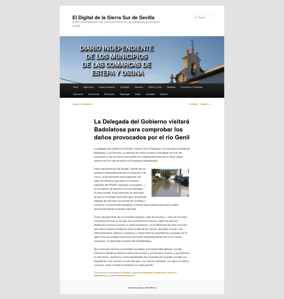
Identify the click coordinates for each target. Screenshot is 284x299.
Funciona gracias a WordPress (142, 287)
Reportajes (125, 94)
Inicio (75, 87)
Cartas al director (107, 87)
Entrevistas (93, 94)
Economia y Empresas (191, 87)
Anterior (193, 104)
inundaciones (160, 272)
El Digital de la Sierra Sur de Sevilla (113, 17)
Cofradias (124, 87)
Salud (138, 94)
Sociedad (150, 94)
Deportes (171, 87)
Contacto (138, 87)
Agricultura (88, 87)
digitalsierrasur (101, 275)
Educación (78, 94)
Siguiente (206, 104)
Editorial (163, 94)
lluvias (170, 272)
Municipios (109, 94)
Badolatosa (147, 272)
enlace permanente (126, 275)
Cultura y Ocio (155, 87)
